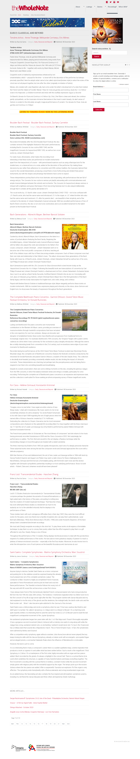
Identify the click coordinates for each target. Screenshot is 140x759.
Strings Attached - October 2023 (21, 707)
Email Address (98, 87)
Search (96, 56)
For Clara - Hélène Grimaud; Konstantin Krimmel (32, 385)
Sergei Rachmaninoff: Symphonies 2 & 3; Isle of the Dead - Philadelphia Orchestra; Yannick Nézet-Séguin (47, 698)
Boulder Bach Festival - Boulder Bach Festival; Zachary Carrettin (39, 122)
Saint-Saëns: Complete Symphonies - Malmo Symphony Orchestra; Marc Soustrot (47, 552)
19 (50, 724)
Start (12, 724)
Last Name (97, 101)
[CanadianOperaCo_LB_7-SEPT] (47, 22)
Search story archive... (100, 49)
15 (34, 724)
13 (26, 724)
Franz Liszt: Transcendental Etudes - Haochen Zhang (34, 474)
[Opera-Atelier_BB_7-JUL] (107, 31)
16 (38, 724)
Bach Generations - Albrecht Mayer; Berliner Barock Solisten (37, 214)
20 (54, 724)
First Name (97, 94)
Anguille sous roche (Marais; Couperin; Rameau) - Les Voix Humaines (34, 712)
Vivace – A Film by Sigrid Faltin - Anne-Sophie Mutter (28, 703)
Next (63, 724)
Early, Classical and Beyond (43, 42)
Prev (17, 724)
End (68, 724)
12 (22, 724)
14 (30, 724)
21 (58, 724)
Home (19, 15)
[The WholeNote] (30, 8)
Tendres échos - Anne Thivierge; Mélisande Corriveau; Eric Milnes (39, 37)
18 (46, 724)
